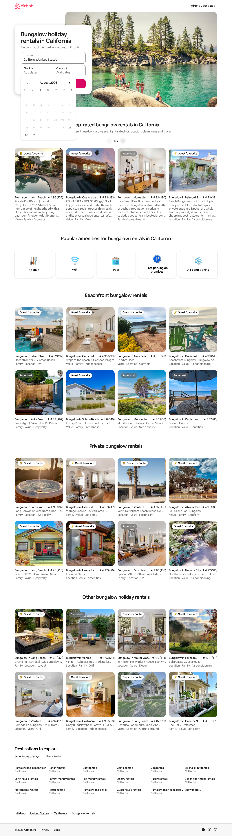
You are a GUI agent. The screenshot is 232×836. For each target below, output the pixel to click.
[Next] (123, 141)
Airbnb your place (203, 6)
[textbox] (37, 72)
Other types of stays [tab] (27, 756)
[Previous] (109, 141)
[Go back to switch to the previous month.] (27, 83)
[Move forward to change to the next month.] (69, 83)
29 (69, 127)
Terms (56, 829)
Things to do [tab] (53, 756)
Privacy (45, 829)
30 (26, 135)
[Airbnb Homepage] (24, 6)
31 (34, 135)
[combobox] (53, 59)
